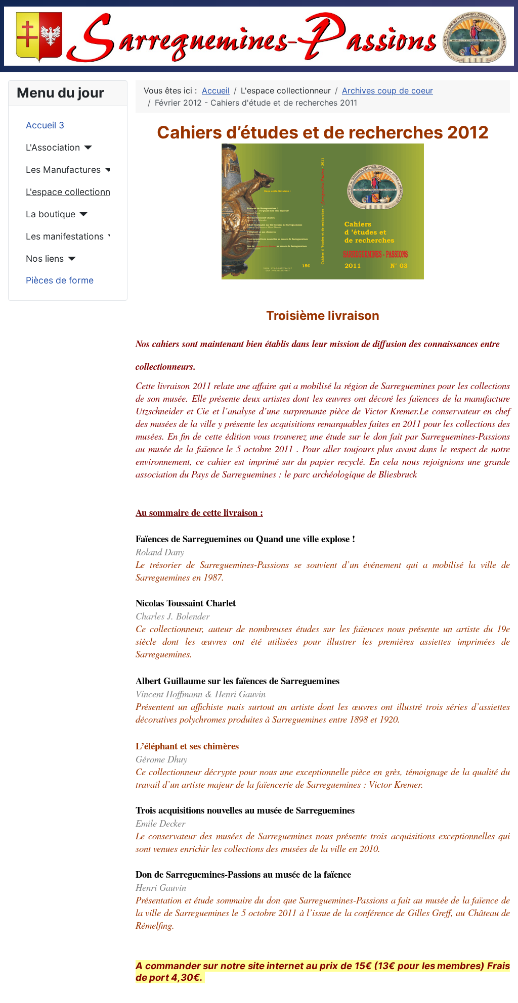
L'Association (53, 147)
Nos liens (45, 258)
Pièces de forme (60, 280)
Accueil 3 (45, 125)
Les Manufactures (63, 169)
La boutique (50, 214)
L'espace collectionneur (68, 191)
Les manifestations (65, 236)
